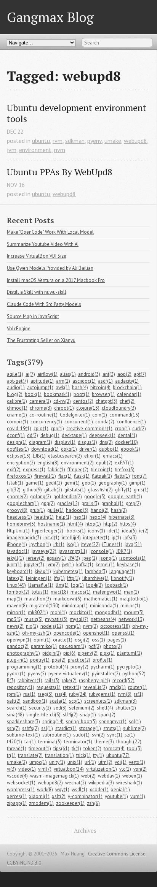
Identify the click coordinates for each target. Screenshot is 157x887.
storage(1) (90, 728)
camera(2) (40, 401)
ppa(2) (59, 660)
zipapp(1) (17, 803)
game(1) (34, 483)
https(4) (128, 524)
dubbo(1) (109, 449)
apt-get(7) (17, 381)
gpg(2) (48, 503)
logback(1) (116, 585)
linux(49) (16, 585)
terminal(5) (50, 741)
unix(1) (74, 762)
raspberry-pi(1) (94, 680)
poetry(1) (40, 660)
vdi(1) (121, 762)
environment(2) (77, 462)
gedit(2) (54, 483)
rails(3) (52, 680)
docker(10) (126, 442)
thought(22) (128, 741)
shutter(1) (125, 708)
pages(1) (116, 640)
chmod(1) (17, 408)
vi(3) (11, 769)
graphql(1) (112, 503)
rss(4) (61, 694)
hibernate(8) (122, 517)
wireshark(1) (129, 782)
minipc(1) (130, 605)
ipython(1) (40, 544)
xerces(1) (17, 796)
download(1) (45, 449)
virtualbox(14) (69, 769)
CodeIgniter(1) (75, 415)
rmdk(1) (117, 687)
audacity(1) (127, 381)
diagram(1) (40, 442)
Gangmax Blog (50, 17)
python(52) (134, 673)
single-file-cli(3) (43, 714)
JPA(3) (74, 558)
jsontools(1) (132, 558)
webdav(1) (109, 776)
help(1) (63, 517)
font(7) (139, 476)
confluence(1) (131, 421)
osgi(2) (82, 640)
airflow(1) (47, 374)
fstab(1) (15, 483)
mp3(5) (14, 619)
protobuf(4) (56, 667)
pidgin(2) (51, 653)
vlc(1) (125, 769)
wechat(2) (75, 782)
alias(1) (68, 374)
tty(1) (98, 755)
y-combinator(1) (85, 796)
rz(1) (138, 694)
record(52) (123, 680)
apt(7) (140, 374)
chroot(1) (64, 408)
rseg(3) (45, 694)
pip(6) (69, 653)
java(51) (133, 544)
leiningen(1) (38, 578)
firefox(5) (125, 469)
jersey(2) (35, 558)
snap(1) (88, 714)
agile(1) (15, 374)
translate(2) (30, 755)
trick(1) (83, 755)
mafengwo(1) (107, 592)
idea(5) (129, 530)
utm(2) (105, 762)
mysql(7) (79, 619)
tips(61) (61, 748)
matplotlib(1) (134, 599)
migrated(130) (44, 605)
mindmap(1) (75, 605)
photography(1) (23, 653)
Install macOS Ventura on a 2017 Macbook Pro (56, 280)
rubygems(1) (102, 694)
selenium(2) (82, 708)
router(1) (137, 687)
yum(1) (137, 796)
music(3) (33, 619)
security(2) (40, 708)
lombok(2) (18, 592)
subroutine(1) (56, 735)
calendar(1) (129, 394)
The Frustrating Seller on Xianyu (41, 340)
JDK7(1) (124, 551)
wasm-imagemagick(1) (54, 776)
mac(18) (59, 592)
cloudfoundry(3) (119, 408)
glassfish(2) (100, 489)
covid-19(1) (19, 428)
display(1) (64, 442)
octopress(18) (115, 626)
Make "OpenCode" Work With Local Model (50, 232)
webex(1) (132, 776)
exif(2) (14, 469)
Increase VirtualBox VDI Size (36, 256)
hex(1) (80, 517)
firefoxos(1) (19, 476)
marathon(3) (37, 599)
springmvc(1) (113, 721)
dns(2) (106, 442)
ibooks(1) (76, 530)
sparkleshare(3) (23, 721)
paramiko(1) (44, 646)
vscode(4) (17, 776)
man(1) (131, 592)
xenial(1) (120, 789)
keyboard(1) (19, 571)
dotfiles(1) (18, 449)
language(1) (122, 571)
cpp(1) (57, 428)
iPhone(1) (17, 544)
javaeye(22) (44, 551)
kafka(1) (84, 564)
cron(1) (122, 428)
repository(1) (20, 687)
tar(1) (30, 741)
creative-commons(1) (89, 428)
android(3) (89, 374)
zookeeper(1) (70, 803)
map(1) (14, 599)
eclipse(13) (18, 456)
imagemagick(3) (24, 537)
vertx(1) (137, 762)
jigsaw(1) (56, 558)
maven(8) (17, 605)
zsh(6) (93, 803)
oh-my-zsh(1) (36, 633)
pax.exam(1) (72, 646)
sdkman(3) (125, 701)
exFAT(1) (124, 462)
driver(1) (88, 449)
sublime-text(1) (23, 735)
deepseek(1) (102, 435)
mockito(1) (81, 612)
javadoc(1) (18, 551)
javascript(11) (73, 551)
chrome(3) (41, 408)
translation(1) (59, 755)
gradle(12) (68, 503)
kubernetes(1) (68, 571)
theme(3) (104, 741)
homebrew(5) (21, 524)
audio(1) (16, 387)
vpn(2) (140, 769)
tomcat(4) (114, 748)
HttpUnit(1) (18, 530)
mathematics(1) (100, 599)
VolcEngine (18, 328)
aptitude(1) (42, 381)
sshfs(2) (30, 728)
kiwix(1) (43, 571)
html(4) (75, 524)
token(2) (92, 748)
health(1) (44, 517)
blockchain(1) (127, 387)
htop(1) (93, 524)
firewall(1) (45, 476)
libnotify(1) (122, 578)
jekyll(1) (15, 558)
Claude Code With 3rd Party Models (44, 304)
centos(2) (83, 401)
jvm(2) (53, 564)
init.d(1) (51, 537)
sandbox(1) (35, 701)
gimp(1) (137, 483)
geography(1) (112, 483)
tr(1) (11, 755)
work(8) (45, 789)
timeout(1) (40, 748)
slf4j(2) (70, 714)
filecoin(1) (101, 469)
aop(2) (124, 374)
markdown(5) (67, 599)
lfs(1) (59, 578)
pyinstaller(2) (106, 673)
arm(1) (63, 381)
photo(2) (112, 646)
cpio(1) (41, 428)
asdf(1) (105, 381)
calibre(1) (17, 401)
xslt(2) (59, 796)
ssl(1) (47, 728)
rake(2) (69, 680)
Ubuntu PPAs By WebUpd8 (59, 171)
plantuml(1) (129, 653)
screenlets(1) (98, 701)
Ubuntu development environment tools (78, 113)
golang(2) (40, 496)
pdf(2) (94, 646)
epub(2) (104, 462)
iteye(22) (90, 544)
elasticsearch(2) (65, 456)
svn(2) (98, 735)
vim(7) (44, 769)
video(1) (27, 769)
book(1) (33, 394)
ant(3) (109, 374)
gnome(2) (17, 496)
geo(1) (89, 483)
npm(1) (73, 626)
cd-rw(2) (62, 401)
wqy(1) (62, 789)
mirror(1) (16, 612)
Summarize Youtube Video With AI (42, 244)
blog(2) (14, 394)
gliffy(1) (123, 489)
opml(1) (42, 640)
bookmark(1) (57, 394)
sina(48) (15, 714)
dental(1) (127, 435)
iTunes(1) (112, 544)
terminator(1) (78, 741)
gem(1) (72, 483)
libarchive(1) (95, 578)
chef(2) (127, 401)
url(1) (90, 762)
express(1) (34, 469)
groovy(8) (17, 510)
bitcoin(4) (100, 387)
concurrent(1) (78, 421)
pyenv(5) (37, 673)
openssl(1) (123, 633)
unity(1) (57, 762)
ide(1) (113, 530)
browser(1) (103, 394)
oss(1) (98, 640)
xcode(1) (99, 789)
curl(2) (139, 428)
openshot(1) (96, 633)
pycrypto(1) (129, 667)
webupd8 (135, 140)
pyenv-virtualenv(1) (69, 673)
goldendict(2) (67, 496)
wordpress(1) (21, 789)
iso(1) (73, 544)
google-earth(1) (125, 496)
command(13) (124, 415)
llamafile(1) (40, 585)
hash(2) (119, 510)
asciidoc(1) (84, 381)
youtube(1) (116, 796)
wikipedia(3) (101, 782)
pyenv (94, 140)
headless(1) (19, 517)
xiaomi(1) (39, 796)
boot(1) (82, 394)
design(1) (17, 442)
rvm (57, 140)
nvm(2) (90, 626)
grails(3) (90, 503)
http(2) (110, 524)
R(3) (11, 680)
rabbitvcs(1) (30, 680)
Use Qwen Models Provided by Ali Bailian (50, 268)
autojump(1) (40, 387)
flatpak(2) (102, 476)
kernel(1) (105, 564)
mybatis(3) (56, 619)
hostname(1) (51, 524)
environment (35, 150)
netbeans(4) (103, 619)
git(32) (14, 489)
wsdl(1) (79, 789)
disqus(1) (87, 442)
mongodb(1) (108, 612)
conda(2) (104, 421)
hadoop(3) (77, 510)
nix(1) (32, 626)
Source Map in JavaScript (33, 316)
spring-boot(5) (81, 721)
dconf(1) (16, 435)
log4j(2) (94, 585)
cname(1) (17, 415)
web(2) (88, 776)
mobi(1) (58, 612)
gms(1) (141, 489)
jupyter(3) (34, 564)
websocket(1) (21, 782)
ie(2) (144, 530)
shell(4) (105, 708)
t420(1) (14, 741)
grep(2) (133, 503)
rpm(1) (14, 694)
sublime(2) (134, 728)
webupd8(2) (50, 782)
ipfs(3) (130, 537)
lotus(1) (40, 592)
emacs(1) (113, 456)
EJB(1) (39, 456)
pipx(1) (107, 653)
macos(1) (80, 592)
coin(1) (99, 415)
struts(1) (112, 728)
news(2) (15, 626)
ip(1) (116, 537)
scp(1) (75, 701)
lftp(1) (73, 578)
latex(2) (15, 578)
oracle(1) (62, 640)
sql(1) (135, 721)
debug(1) (49, 435)
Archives (85, 830)
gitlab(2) (53, 489)
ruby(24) (78, 694)
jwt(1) (68, 564)
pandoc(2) (18, 646)
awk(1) (63, 387)
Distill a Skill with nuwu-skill (36, 292)
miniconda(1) (104, 605)
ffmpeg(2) (77, 469)
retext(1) (72, 687)
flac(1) (65, 476)
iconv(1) (96, 530)
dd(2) (32, 435)
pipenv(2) (88, 653)
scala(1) (58, 701)
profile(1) (102, 660)
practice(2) (79, 660)
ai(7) (30, 374)
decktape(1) (74, 435)
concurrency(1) (46, 421)
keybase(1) (128, 564)
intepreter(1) (96, 537)
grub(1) (37, 510)
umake (112, 140)
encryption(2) (21, 462)
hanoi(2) (100, 510)
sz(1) (130, 735)
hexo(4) (98, 517)
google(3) (95, 496)
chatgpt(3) (106, 401)
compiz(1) (17, 421)
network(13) (131, 619)
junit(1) (14, 564)
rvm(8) (124, 694)
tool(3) (134, 748)
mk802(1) (38, 612)
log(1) (77, 585)
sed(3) (60, 708)
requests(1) (49, 687)
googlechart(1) (23, 503)
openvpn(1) (19, 640)
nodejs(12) (51, 626)
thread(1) (16, 748)
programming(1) (24, 667)
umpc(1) (38, 762)
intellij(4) (71, 537)
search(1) (17, 708)
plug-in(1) (17, 660)
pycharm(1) (103, 667)
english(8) (48, 462)
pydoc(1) (16, 673)
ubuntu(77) (118, 755)
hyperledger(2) (47, 530)
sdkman (75, 140)
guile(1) (55, 510)
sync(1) (114, 735)
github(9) (32, 489)
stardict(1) (66, 728)
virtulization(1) (101, 769)
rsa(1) (29, 694)
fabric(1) (56, 469)
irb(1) (58, 544)
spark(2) (106, 714)
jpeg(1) (89, 558)
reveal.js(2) (95, 687)
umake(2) (17, 762)
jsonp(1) (108, 558)
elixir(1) (92, 456)
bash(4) (80, 387)
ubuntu (41, 140)
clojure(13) (87, 408)
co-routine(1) (43, 415)
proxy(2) (79, 667)
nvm (59, 150)
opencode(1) (67, 633)
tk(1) (76, 748)
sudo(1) (81, 735)
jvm (11, 150)
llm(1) (62, 585)
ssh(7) (13, 728)
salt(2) (14, 701)
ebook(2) (130, 449)
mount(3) (134, 612)
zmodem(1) (41, 803)
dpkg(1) (69, 449)
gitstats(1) (75, 489)
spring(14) (53, 721)
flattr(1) (122, 476)
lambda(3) (96, 571)
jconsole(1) (102, 551)
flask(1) (82, 476)
